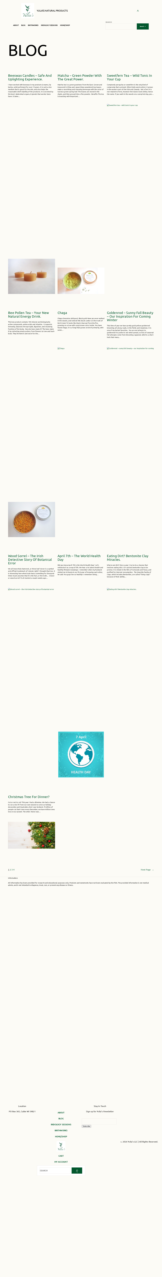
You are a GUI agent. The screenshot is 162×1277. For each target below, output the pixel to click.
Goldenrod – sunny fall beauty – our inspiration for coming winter (130, 316)
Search (109, 22)
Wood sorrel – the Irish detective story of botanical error (30, 559)
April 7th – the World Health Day (79, 557)
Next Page (147, 870)
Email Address (88, 1117)
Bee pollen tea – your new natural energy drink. (28, 314)
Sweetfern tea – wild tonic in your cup (129, 77)
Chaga (62, 313)
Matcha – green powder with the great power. (80, 77)
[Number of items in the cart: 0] (140, 11)
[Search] (77, 1170)
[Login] (138, 11)
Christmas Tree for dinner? (28, 797)
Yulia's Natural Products (52, 10)
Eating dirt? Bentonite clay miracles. (127, 557)
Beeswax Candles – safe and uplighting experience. (30, 77)
